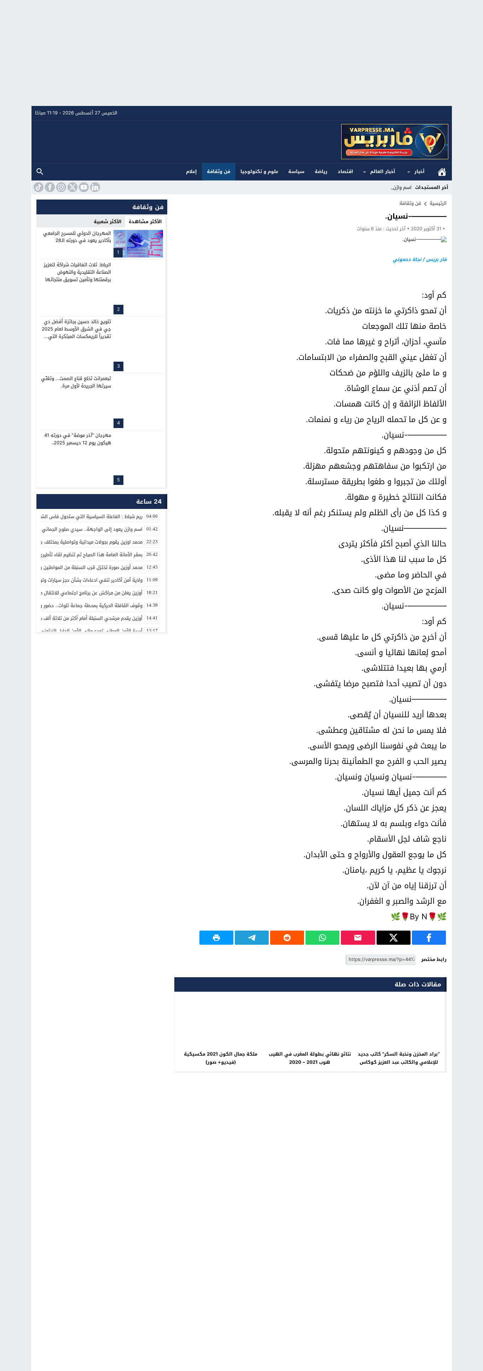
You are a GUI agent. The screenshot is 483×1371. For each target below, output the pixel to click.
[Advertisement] (241, 53)
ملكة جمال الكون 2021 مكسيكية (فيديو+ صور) (220, 1058)
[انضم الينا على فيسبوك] (49, 187)
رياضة (321, 171)
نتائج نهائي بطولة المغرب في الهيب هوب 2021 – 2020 (310, 1058)
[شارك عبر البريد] (358, 937)
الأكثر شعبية (108, 221)
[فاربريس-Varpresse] (242, 141)
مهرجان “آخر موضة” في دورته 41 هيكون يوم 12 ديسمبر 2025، (77, 439)
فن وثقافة (218, 171)
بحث (39, 171)
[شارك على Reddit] (287, 937)
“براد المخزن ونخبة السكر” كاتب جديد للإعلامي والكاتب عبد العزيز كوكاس (399, 1058)
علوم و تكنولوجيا (259, 171)
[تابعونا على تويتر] (71, 187)
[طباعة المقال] (216, 937)
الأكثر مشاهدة (145, 221)
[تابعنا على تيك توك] (37, 187)
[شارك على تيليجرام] (252, 937)
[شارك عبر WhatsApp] (322, 937)
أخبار (419, 171)
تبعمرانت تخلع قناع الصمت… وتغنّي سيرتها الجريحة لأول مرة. (76, 382)
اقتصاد (345, 171)
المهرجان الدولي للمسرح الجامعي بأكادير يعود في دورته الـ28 (77, 237)
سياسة (296, 171)
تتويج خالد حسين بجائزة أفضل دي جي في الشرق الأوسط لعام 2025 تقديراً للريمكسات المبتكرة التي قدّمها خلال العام (76, 332)
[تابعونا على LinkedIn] (94, 187)
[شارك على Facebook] (429, 937)
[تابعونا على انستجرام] (60, 187)
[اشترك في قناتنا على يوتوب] (83, 187)
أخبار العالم (382, 171)
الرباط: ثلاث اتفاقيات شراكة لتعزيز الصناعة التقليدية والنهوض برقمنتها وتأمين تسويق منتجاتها (77, 272)
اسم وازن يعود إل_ (393, 187)
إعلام (191, 171)
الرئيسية (442, 172)
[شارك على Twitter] (393, 937)
